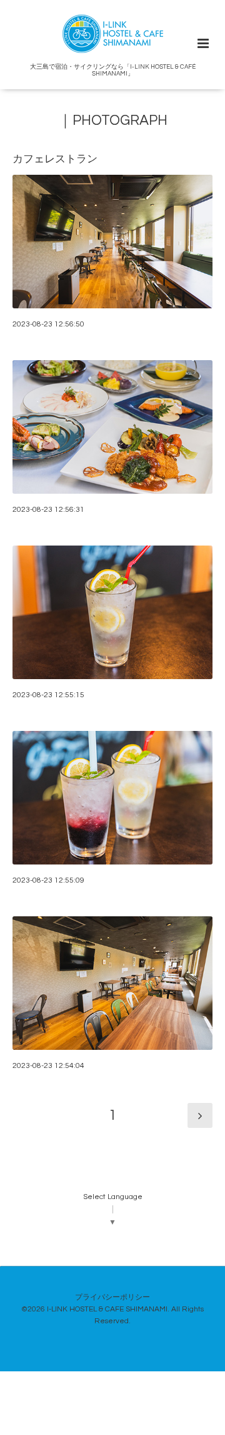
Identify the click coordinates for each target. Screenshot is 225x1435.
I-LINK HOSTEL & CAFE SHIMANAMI (107, 1309)
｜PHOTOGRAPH (113, 121)
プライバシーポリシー (112, 1297)
